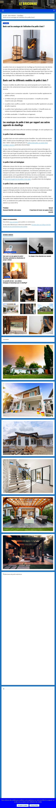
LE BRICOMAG (28, 3)
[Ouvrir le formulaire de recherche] (54, 10)
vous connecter (13, 222)
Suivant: (41, 210)
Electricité (13, 252)
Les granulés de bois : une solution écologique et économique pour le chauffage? (15, 282)
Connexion (6, 339)
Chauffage (6, 23)
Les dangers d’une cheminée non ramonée (40, 256)
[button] (3, 10)
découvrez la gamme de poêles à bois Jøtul (17, 179)
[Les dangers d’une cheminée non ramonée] (41, 246)
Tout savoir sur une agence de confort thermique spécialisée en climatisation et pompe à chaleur (14, 258)
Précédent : (12, 209)
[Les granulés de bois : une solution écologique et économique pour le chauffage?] (15, 271)
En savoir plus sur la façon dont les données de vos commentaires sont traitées (27, 225)
